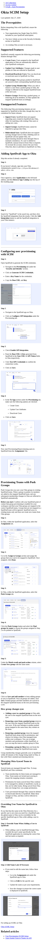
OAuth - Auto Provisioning (15, 7)
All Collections (10, 3)
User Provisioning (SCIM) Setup (17, 936)
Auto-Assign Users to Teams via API (18, 938)
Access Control (10, 5)
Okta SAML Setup (7, 927)
